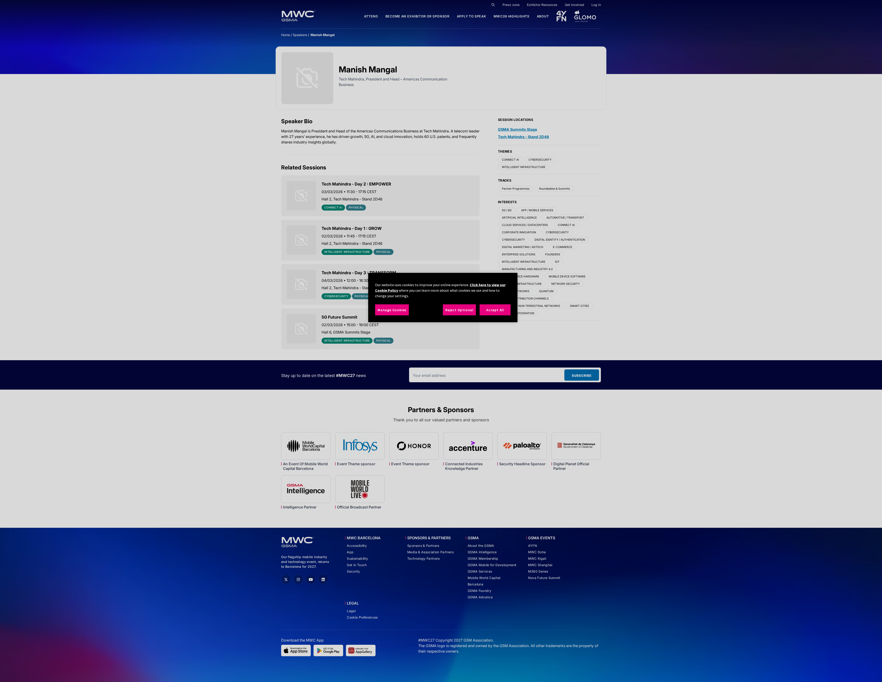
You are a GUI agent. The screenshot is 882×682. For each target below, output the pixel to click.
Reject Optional (459, 310)
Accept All (495, 310)
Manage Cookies (392, 310)
